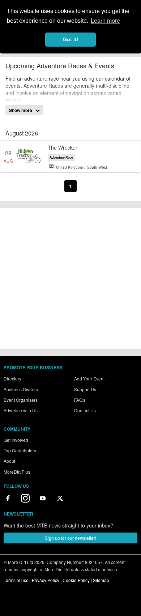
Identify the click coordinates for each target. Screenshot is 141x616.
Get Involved (16, 440)
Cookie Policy (76, 580)
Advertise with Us (21, 410)
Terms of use (16, 580)
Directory (12, 378)
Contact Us (85, 410)
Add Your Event (89, 378)
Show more (21, 110)
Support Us (85, 389)
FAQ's (79, 400)
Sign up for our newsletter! (70, 538)
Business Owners (21, 389)
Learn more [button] (105, 21)
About (9, 461)
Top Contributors (20, 450)
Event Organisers (21, 400)
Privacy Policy (45, 580)
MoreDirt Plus (17, 472)
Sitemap (101, 580)
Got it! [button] (70, 39)
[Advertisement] (70, 278)
